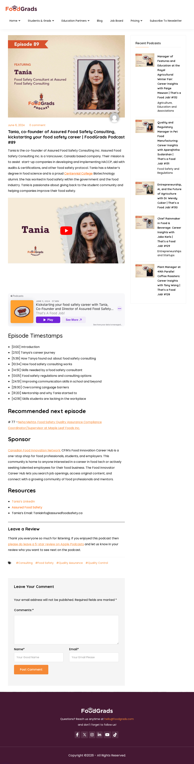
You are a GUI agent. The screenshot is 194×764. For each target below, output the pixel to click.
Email (74, 649)
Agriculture (164, 103)
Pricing (135, 21)
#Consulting (24, 563)
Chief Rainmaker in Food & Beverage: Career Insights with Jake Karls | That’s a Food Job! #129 (169, 232)
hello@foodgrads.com (119, 719)
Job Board (116, 21)
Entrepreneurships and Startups (169, 253)
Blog (99, 21)
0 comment (37, 125)
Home (13, 21)
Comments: (24, 610)
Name (19, 649)
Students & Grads (40, 21)
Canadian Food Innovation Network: (34, 450)
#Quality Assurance (69, 563)
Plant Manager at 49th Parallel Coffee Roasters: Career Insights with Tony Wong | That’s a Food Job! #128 (169, 280)
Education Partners (74, 21)
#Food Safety (44, 563)
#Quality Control (96, 563)
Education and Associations (167, 109)
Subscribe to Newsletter (166, 21)
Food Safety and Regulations (168, 171)
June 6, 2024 (16, 125)
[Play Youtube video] (66, 231)
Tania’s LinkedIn (23, 501)
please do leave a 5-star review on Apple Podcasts (46, 544)
